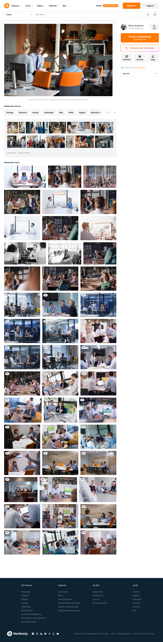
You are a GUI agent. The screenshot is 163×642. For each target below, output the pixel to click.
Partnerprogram (65, 599)
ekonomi (23, 112)
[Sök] (147, 14)
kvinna (35, 112)
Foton (28, 6)
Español (136, 595)
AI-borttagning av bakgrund (33, 618)
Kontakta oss (98, 595)
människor (96, 112)
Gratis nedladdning (140, 38)
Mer (64, 6)
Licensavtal (63, 592)
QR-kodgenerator (28, 621)
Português (137, 599)
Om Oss (96, 599)
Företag (24, 603)
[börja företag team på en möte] (98, 542)
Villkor (113, 633)
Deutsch (136, 603)
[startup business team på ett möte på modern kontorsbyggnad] (25, 177)
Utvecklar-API (27, 610)
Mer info (126, 74)
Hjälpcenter (98, 592)
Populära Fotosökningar (68, 606)
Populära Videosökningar (69, 610)
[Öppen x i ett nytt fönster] (54, 634)
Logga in (150, 5)
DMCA (60, 595)
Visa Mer (104, 141)
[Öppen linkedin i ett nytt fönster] (41, 634)
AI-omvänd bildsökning (31, 614)
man (61, 112)
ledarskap (48, 112)
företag (9, 112)
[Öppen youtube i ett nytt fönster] (58, 634)
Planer (99, 5)
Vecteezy (25, 595)
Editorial (52, 6)
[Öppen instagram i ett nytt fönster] (37, 634)
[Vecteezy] (6, 5)
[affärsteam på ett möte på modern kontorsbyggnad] (64, 177)
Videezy (24, 599)
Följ (154, 28)
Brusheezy (25, 592)
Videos (40, 6)
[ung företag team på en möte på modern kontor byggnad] (98, 228)
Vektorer (15, 6)
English (136, 592)
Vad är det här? (139, 67)
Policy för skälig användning (143, 633)
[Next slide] (112, 112)
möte (71, 112)
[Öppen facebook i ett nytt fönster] (33, 634)
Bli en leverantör (100, 603)
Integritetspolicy (124, 633)
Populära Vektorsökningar (69, 603)
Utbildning (26, 606)
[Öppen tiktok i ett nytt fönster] (49, 634)
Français (136, 606)
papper (82, 112)
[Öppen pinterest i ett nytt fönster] (45, 634)
